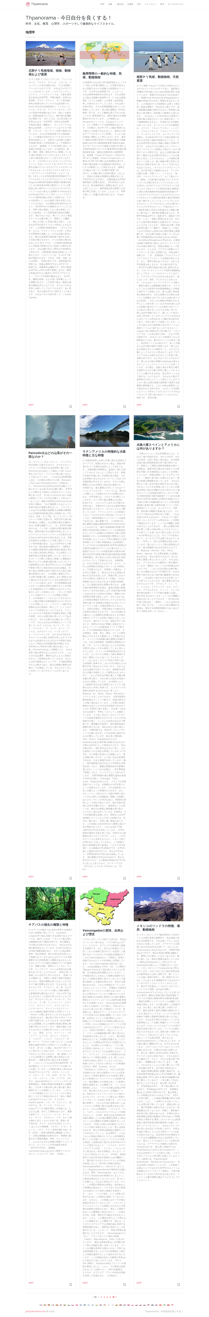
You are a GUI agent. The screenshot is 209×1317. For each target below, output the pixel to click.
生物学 (130, 4)
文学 (139, 4)
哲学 (162, 4)
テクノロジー (151, 4)
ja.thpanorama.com (36, 1311)
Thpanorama (39, 4)
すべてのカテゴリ (176, 4)
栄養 (110, 4)
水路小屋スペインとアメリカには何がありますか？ (158, 446)
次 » (114, 1297)
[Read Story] (70, 408)
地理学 (31, 405)
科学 (102, 4)
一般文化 (120, 4)
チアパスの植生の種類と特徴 (48, 924)
